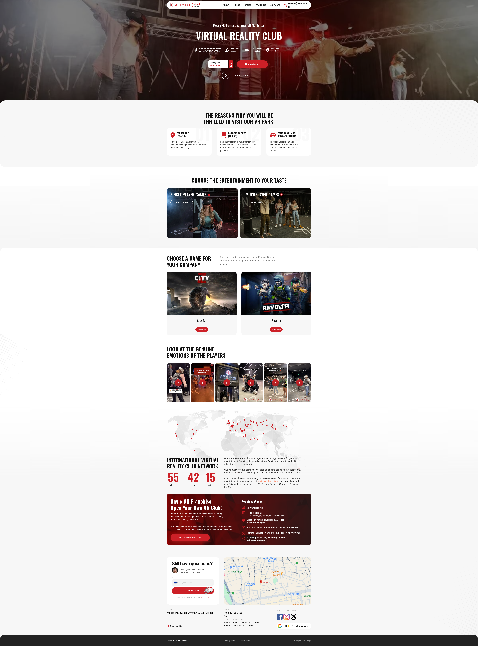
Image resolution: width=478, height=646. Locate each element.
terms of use (205, 597)
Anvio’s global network (268, 481)
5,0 (285, 626)
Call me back (193, 590)
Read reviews (300, 626)
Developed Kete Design (302, 641)
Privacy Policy (230, 641)
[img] (267, 581)
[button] (225, 75)
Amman (196, 6)
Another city (196, 4)
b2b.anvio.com (226, 529)
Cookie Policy (245, 641)
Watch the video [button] (240, 75)
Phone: (174, 578)
